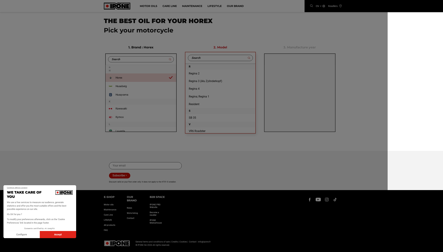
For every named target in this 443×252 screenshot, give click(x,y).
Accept (58, 234)
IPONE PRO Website (155, 206)
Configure (21, 234)
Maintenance (192, 6)
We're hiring (132, 213)
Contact (130, 218)
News (129, 208)
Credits (174, 242)
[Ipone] (117, 243)
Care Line (169, 6)
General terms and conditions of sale (152, 242)
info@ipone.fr (204, 242)
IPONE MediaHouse (156, 221)
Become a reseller (154, 213)
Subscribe (118, 175)
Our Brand (235, 6)
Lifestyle (214, 6)
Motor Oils (148, 6)
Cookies (183, 242)
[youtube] (318, 199)
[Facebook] (310, 199)
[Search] (311, 6)
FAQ (106, 230)
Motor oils (109, 204)
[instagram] (327, 199)
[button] (5, 248)
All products (109, 225)
